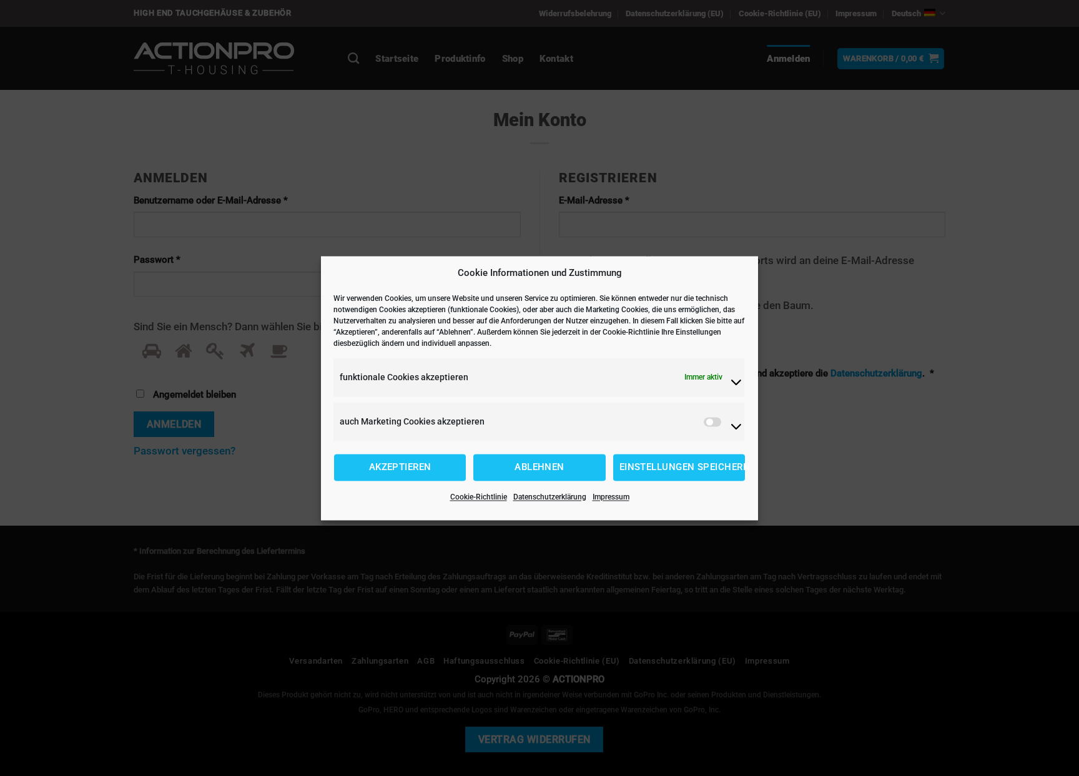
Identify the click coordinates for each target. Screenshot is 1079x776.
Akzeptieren (400, 467)
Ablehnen (539, 467)
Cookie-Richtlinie (478, 497)
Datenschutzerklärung (549, 497)
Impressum (611, 497)
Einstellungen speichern (682, 467)
